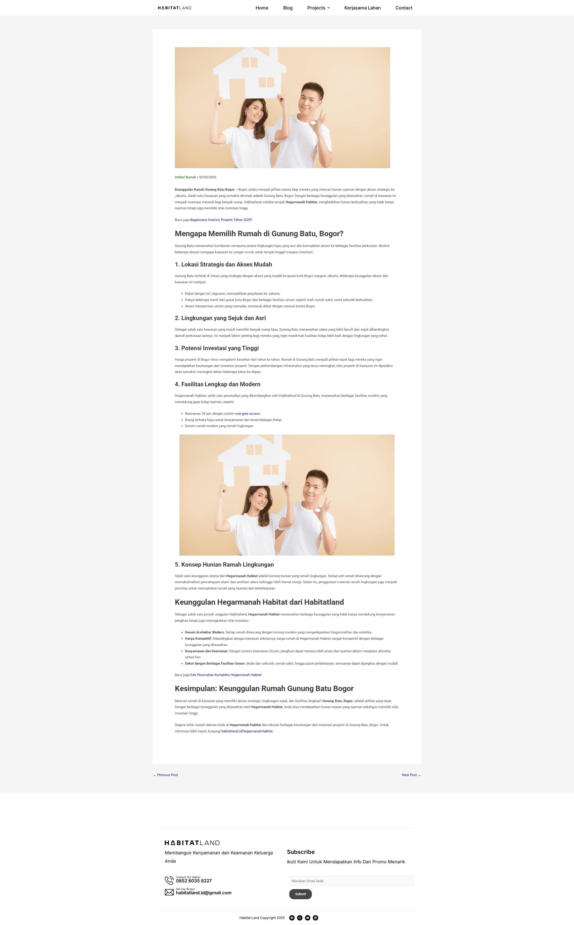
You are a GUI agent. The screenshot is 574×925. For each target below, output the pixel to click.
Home (262, 8)
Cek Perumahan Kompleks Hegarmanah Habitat (226, 675)
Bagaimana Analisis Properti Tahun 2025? (221, 220)
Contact (404, 8)
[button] (318, 7)
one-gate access (247, 414)
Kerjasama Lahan (362, 8)
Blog (288, 8)
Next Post (411, 775)
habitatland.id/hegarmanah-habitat (247, 731)
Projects (316, 8)
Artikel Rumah (185, 177)
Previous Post (165, 775)
